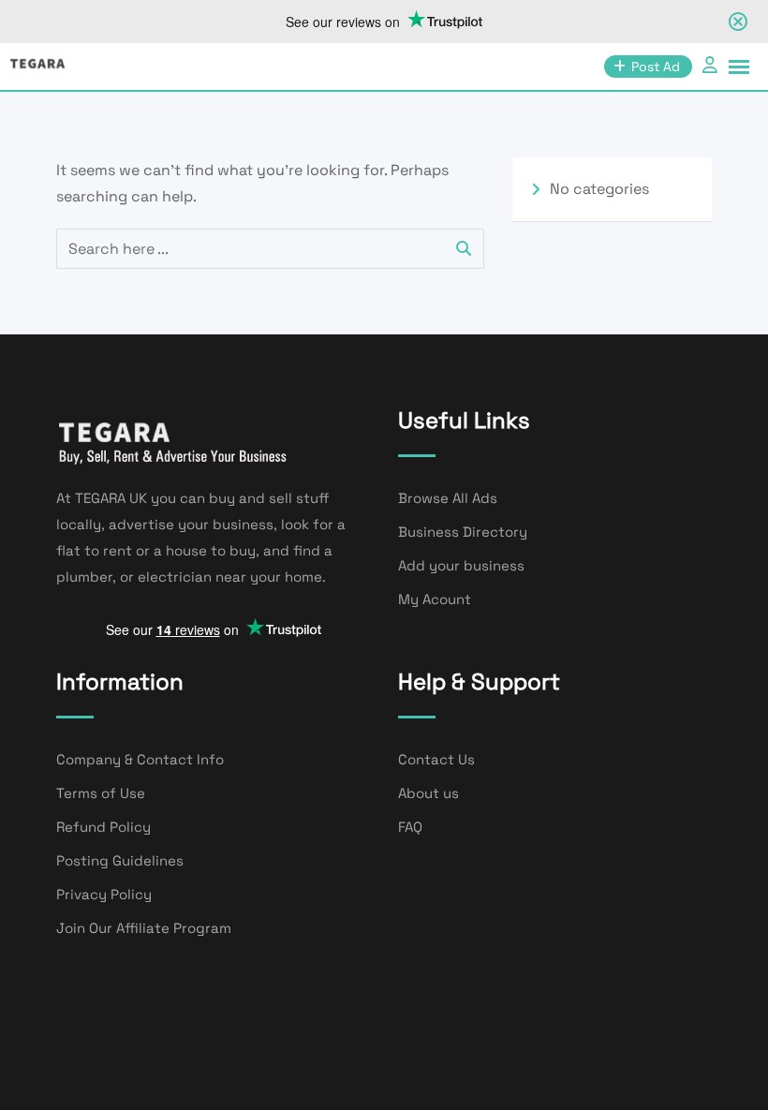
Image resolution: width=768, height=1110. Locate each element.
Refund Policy (103, 827)
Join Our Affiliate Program (143, 928)
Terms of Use (100, 793)
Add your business (461, 565)
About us (428, 793)
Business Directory (462, 531)
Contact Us (436, 759)
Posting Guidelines (120, 860)
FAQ (410, 827)
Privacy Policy (104, 894)
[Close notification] (738, 21)
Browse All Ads (447, 498)
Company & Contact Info (140, 759)
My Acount (434, 599)
